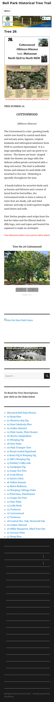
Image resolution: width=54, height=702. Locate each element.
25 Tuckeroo (14, 509)
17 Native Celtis (15, 478)
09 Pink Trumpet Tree (19, 447)
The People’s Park (14, 678)
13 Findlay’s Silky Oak (19, 463)
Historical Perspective (16, 685)
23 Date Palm (14, 501)
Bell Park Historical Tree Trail (26, 3)
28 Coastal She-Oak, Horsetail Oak (26, 521)
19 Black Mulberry (17, 486)
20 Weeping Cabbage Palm (21, 490)
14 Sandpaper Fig (16, 467)
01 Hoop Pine (14, 416)
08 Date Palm (14, 443)
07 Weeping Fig (15, 439)
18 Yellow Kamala (16, 482)
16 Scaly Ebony (15, 474)
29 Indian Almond (17, 525)
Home (7, 549)
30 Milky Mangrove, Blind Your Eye (26, 528)
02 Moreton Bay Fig (18, 420)
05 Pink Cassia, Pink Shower (22, 432)
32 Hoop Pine (14, 536)
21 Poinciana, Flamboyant (21, 494)
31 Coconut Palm (16, 532)
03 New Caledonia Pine (19, 424)
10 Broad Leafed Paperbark (21, 451)
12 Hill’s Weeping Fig (18, 459)
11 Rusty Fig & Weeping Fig (21, 455)
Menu (7, 11)
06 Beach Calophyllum (19, 436)
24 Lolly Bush (14, 505)
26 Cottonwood (15, 513)
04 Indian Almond (17, 428)
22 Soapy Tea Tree (17, 497)
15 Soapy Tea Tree (17, 470)
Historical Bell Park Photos (21, 412)
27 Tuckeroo (13, 517)
